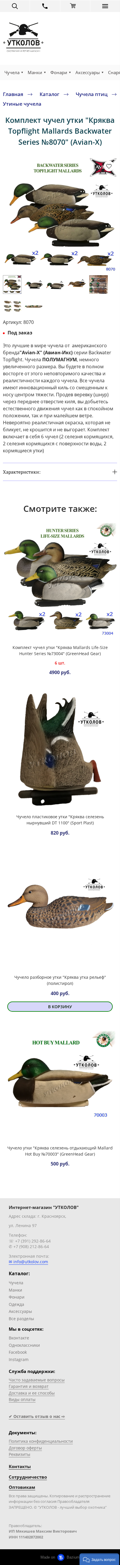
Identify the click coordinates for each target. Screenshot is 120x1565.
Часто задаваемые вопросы (37, 1380)
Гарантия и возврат (29, 1386)
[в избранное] (109, 166)
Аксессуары (87, 72)
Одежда (16, 1304)
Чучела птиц (91, 93)
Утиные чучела (22, 103)
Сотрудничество (28, 1477)
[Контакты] (45, 6)
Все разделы (21, 1318)
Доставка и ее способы (32, 1393)
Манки (35, 72)
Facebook (18, 1352)
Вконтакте (19, 1338)
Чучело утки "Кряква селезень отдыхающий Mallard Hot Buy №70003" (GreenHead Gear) (60, 1151)
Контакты (20, 1466)
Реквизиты (19, 1454)
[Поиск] (15, 6)
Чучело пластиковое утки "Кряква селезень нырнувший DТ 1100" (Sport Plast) (60, 820)
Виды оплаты (22, 1399)
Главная (13, 93)
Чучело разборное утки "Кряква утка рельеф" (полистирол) (60, 980)
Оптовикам (22, 1487)
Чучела (12, 72)
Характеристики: (21, 472)
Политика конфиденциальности (41, 1441)
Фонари (58, 72)
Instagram (19, 1359)
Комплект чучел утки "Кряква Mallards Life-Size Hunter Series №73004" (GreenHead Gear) (60, 650)
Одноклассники (24, 1345)
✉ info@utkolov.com (28, 1261)
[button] (99, 1559)
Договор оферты (25, 1448)
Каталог (49, 93)
